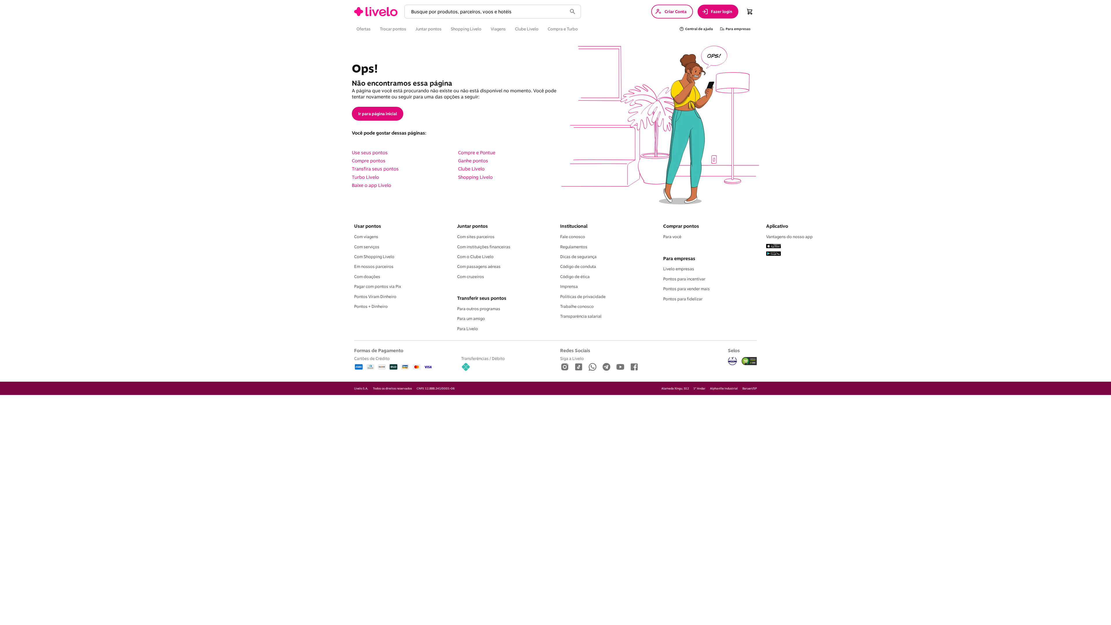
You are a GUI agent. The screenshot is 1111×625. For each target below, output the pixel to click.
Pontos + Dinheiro (371, 306)
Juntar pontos (472, 226)
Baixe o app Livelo (371, 185)
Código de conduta (578, 266)
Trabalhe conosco (577, 306)
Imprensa (569, 286)
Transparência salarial (581, 316)
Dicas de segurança (578, 256)
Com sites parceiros (475, 236)
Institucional (573, 226)
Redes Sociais (575, 350)
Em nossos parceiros (373, 266)
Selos (734, 350)
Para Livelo (467, 328)
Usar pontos (367, 226)
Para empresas (679, 258)
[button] (486, 12)
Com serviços (366, 247)
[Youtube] (620, 367)
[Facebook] (634, 367)
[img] (749, 361)
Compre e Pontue (476, 152)
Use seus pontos (370, 152)
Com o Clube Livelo (475, 256)
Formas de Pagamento (378, 350)
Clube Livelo (471, 168)
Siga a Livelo (572, 358)
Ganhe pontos (473, 160)
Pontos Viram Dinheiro (375, 296)
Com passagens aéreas (479, 266)
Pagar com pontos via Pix (377, 286)
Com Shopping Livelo (374, 256)
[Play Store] (773, 254)
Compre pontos (368, 160)
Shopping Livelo (475, 177)
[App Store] (773, 246)
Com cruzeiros (470, 276)
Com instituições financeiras (483, 247)
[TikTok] (578, 367)
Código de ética (575, 276)
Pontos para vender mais (686, 288)
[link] (376, 11)
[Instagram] (564, 367)
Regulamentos (573, 247)
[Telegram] (606, 367)
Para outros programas (478, 308)
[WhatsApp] (592, 367)
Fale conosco (572, 236)
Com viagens (366, 236)
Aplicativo (777, 226)
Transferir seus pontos (481, 298)
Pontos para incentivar (684, 279)
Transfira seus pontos (375, 168)
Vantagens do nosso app (789, 236)
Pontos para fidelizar (682, 299)
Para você (672, 236)
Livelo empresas (678, 268)
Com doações (367, 276)
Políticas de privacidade (583, 296)
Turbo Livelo (365, 177)
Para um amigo (471, 318)
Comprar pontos (681, 226)
